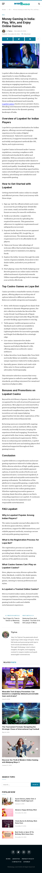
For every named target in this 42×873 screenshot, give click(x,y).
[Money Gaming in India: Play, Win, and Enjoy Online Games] (21, 55)
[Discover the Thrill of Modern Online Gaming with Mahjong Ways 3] (21, 746)
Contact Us (16, 862)
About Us (16, 859)
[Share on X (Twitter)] (18, 39)
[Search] (39, 3)
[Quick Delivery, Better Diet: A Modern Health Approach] (7, 801)
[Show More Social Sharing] (38, 39)
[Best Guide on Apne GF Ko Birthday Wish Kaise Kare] (7, 835)
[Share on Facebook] (7, 39)
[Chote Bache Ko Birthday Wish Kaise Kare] (7, 824)
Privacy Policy (28, 859)
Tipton (10, 31)
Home (8, 859)
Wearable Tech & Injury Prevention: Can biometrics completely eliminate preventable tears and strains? (20, 694)
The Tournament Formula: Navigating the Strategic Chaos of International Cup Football (20, 728)
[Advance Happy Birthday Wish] (7, 812)
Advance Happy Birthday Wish (26, 810)
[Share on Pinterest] (30, 39)
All (3, 15)
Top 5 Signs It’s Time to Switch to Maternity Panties (11, 620)
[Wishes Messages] (22, 3)
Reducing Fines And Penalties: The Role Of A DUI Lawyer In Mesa (31, 620)
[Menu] (3, 3)
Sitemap (26, 862)
